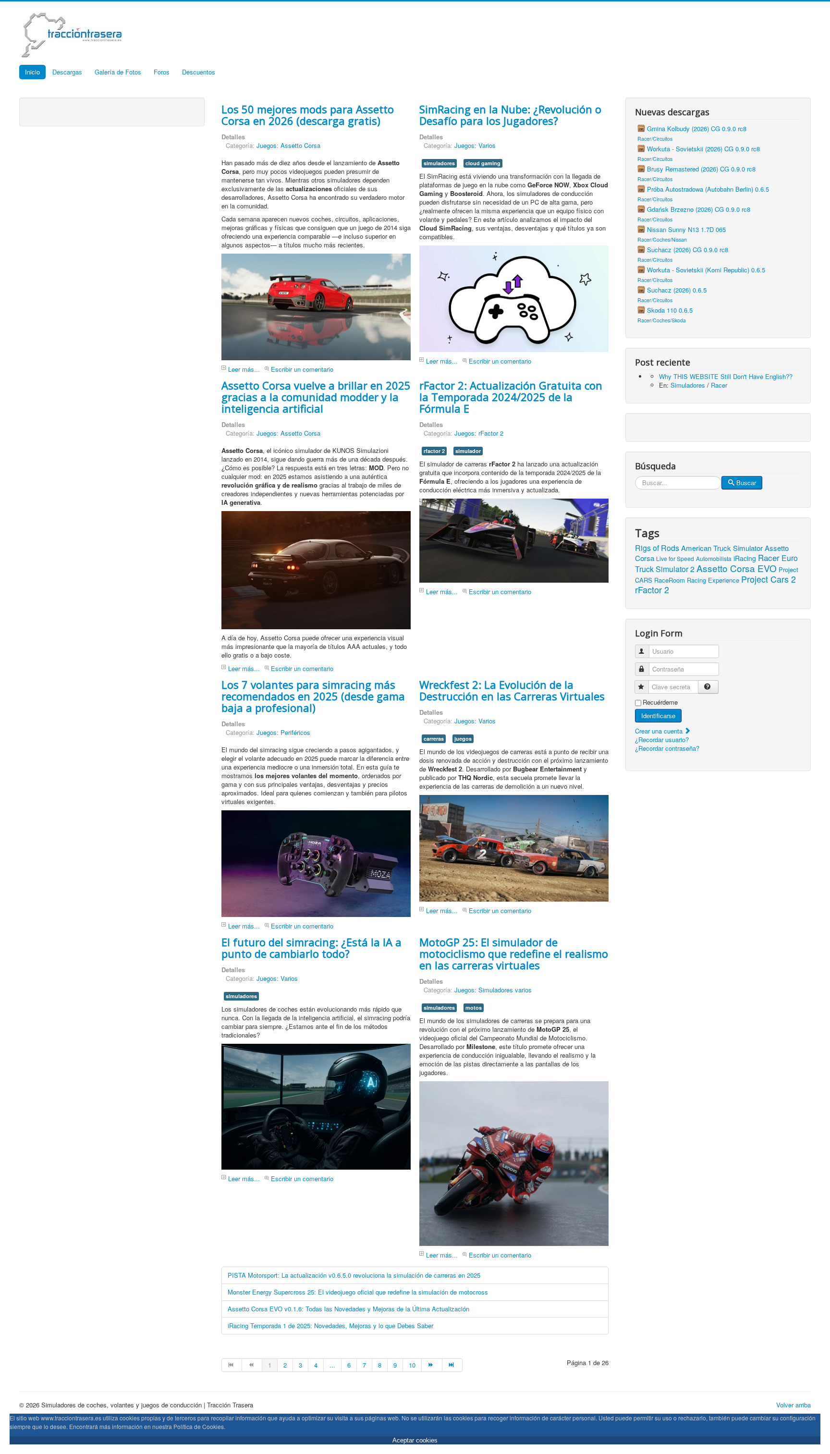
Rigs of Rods (657, 547)
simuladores (439, 163)
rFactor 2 (652, 589)
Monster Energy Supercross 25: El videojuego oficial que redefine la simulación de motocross (358, 1291)
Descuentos (198, 71)
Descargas (67, 71)
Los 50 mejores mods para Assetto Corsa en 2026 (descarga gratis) (307, 115)
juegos (463, 738)
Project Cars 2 (768, 579)
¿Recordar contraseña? (667, 748)
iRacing (744, 558)
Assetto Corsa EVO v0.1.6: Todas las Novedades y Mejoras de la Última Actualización (348, 1308)
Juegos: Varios (475, 145)
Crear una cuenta (659, 730)
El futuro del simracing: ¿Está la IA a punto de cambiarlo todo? (311, 948)
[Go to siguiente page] (432, 1365)
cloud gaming (482, 163)
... (332, 1364)
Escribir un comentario (302, 369)
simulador (468, 450)
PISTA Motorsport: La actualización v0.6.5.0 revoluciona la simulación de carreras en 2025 (354, 1275)
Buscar (746, 482)
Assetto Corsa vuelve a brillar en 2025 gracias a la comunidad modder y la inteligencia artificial (316, 396)
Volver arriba (793, 1404)
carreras (434, 738)
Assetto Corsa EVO (736, 568)
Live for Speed (675, 558)
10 (412, 1364)
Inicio (32, 71)
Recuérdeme (660, 702)
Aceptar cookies (415, 1440)
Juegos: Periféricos (283, 732)
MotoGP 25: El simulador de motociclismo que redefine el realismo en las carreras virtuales (513, 953)
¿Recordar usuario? (662, 739)
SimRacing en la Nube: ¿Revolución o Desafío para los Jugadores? (510, 115)
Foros (162, 71)
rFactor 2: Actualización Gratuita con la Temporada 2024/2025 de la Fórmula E (510, 396)
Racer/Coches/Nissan (662, 239)
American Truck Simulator (722, 548)
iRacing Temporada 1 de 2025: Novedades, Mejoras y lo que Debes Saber (330, 1325)
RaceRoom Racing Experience (696, 580)
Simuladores (688, 385)
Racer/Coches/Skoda (661, 320)
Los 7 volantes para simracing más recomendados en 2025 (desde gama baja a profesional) (313, 696)
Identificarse (658, 715)
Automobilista (714, 558)
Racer (719, 385)
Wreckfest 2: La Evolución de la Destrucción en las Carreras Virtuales (512, 690)
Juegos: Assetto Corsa (288, 145)
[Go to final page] (452, 1365)
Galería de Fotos (118, 71)
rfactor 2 (434, 450)
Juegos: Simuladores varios (493, 989)
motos (473, 1007)
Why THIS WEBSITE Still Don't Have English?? (726, 376)
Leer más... (244, 369)
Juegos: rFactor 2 (478, 433)
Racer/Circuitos (654, 138)
